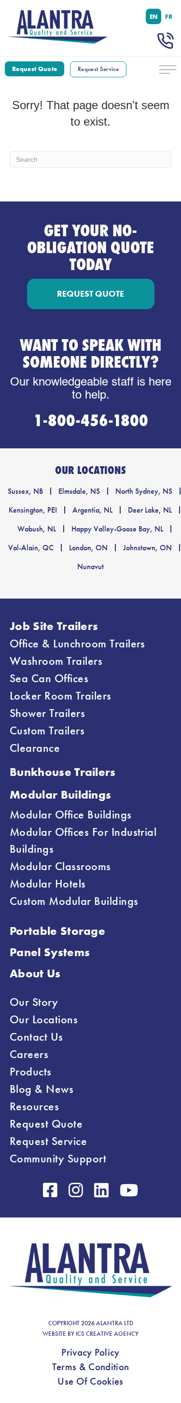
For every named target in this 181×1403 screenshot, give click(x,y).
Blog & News (41, 1089)
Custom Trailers (47, 730)
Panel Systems (50, 952)
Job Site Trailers (54, 626)
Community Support (58, 1158)
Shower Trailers (47, 713)
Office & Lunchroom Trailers (77, 643)
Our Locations (44, 1019)
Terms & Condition (90, 1366)
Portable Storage (57, 931)
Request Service (48, 1141)
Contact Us (36, 1037)
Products (31, 1071)
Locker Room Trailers (60, 695)
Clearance (35, 748)
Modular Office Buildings (71, 814)
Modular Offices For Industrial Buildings (83, 840)
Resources (34, 1106)
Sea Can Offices (49, 678)
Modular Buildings (60, 794)
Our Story (34, 1002)
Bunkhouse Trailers (63, 772)
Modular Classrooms (60, 866)
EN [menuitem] (154, 16)
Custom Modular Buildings (74, 901)
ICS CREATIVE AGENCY (107, 1334)
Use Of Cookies (90, 1381)
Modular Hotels (48, 883)
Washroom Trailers (56, 661)
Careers (29, 1054)
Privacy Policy (90, 1352)
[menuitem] (154, 16)
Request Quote (46, 1124)
